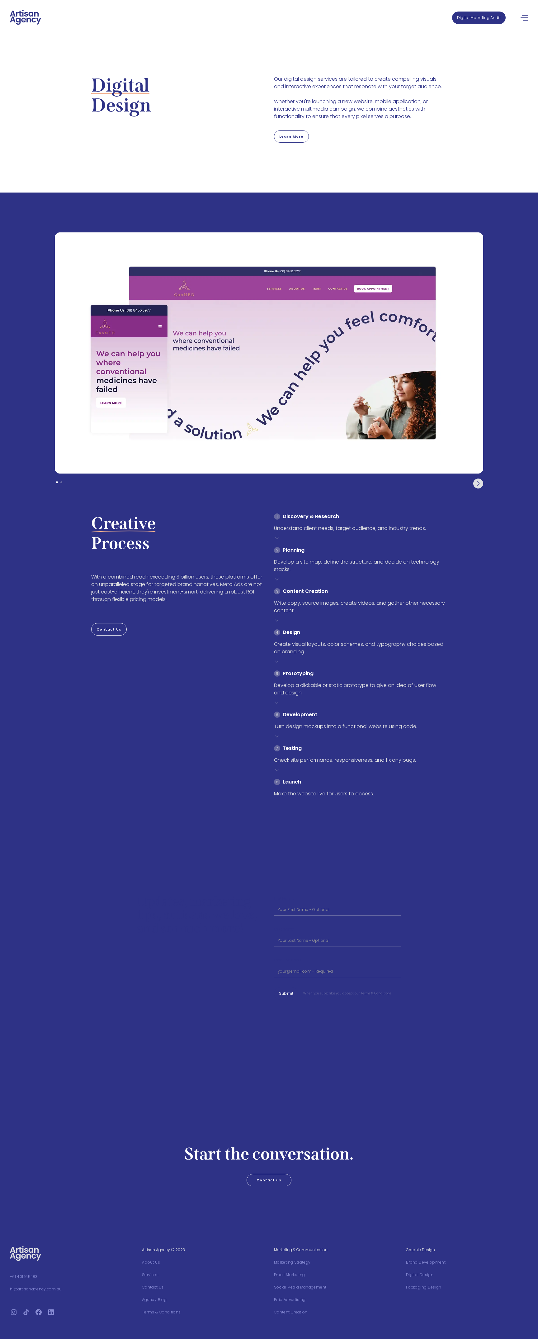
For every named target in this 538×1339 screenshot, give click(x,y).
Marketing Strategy (292, 1262)
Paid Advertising (290, 1299)
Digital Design (419, 1274)
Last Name (284, 929)
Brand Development (426, 1262)
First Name (284, 898)
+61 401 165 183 (23, 1276)
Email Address (287, 960)
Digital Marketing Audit (479, 17)
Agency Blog (154, 1299)
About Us (151, 1262)
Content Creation (291, 1312)
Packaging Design (423, 1287)
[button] (478, 483)
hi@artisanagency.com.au (36, 1289)
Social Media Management (300, 1287)
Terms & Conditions (376, 993)
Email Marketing (289, 1274)
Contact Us (153, 1287)
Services (150, 1274)
